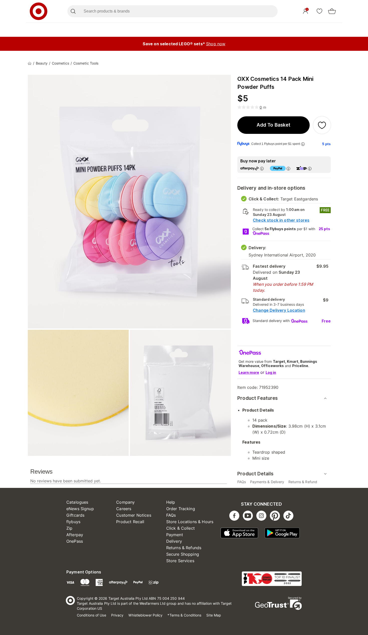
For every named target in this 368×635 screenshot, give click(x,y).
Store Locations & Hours (189, 521)
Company (125, 502)
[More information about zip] (310, 168)
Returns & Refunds (184, 547)
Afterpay (74, 534)
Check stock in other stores (281, 220)
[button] (273, 125)
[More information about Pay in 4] (288, 168)
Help (170, 502)
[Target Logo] (38, 11)
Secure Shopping (182, 554)
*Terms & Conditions (184, 615)
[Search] (73, 11)
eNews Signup (80, 508)
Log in (271, 372)
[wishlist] (319, 11)
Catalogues (77, 502)
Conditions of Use (91, 615)
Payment (174, 534)
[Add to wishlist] (322, 125)
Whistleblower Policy (145, 615)
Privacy (117, 615)
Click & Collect (180, 528)
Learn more (249, 372)
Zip (69, 528)
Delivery (174, 541)
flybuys (73, 521)
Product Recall (130, 521)
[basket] (332, 11)
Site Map (213, 615)
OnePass (74, 541)
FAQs (171, 515)
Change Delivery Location (279, 310)
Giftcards (75, 515)
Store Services (180, 560)
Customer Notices (133, 515)
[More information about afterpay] (262, 168)
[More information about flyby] (303, 144)
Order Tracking (180, 508)
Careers (123, 508)
